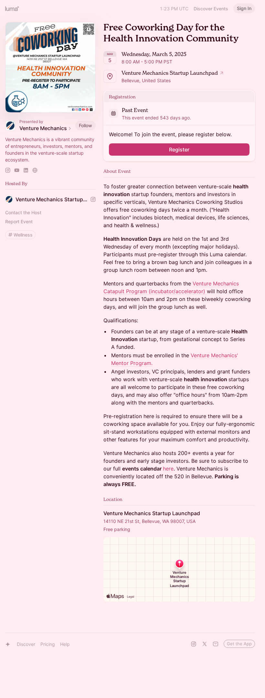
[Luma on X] (204, 643)
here (168, 468)
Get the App (239, 643)
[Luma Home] (12, 8)
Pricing (47, 644)
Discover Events (211, 8)
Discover (26, 644)
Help (65, 644)
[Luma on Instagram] (193, 643)
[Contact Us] (215, 643)
